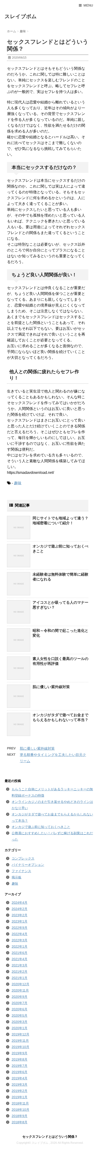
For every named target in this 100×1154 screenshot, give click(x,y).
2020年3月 (19, 1022)
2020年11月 (20, 990)
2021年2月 (19, 971)
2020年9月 (19, 997)
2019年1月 (19, 1097)
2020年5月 (19, 1015)
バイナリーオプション (28, 865)
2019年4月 (19, 1078)
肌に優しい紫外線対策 (51, 687)
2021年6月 (19, 953)
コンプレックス (23, 858)
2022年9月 (19, 928)
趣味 (17, 483)
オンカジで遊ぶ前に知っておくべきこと (41, 827)
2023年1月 (19, 921)
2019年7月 (19, 1066)
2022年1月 (19, 946)
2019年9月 (19, 1053)
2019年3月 (19, 1084)
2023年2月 (19, 915)
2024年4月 (19, 902)
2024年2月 (19, 909)
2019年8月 (19, 1059)
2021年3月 (19, 965)
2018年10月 (20, 1109)
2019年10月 (20, 1047)
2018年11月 (20, 1103)
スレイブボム (21, 16)
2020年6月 (19, 1009)
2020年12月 (20, 984)
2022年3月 (19, 940)
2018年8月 (19, 1122)
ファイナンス (21, 871)
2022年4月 (19, 934)
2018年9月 (19, 1116)
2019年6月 (19, 1072)
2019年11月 (20, 1040)
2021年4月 (19, 959)
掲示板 (16, 877)
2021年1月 (19, 978)
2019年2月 (19, 1091)
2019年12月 (20, 1034)
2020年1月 (19, 1028)
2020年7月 (19, 1003)
